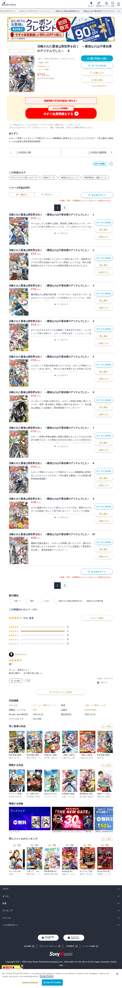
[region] (61, 978)
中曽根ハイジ (102, 874)
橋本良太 (100, 797)
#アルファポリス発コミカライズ (24, 178)
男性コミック (49, 705)
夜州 (32, 601)
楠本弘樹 (30, 874)
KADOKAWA (90, 710)
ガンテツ (47, 797)
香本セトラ (35, 758)
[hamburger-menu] (118, 4)
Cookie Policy (46, 976)
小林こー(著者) (43, 59)
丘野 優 (112, 874)
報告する (104, 682)
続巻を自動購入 (100, 164)
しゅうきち (56, 797)
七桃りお (54, 758)
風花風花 (76, 797)
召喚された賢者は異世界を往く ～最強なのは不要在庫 (80, 601)
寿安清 (11, 797)
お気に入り (99, 73)
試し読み (99, 80)
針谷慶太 (75, 758)
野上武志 (93, 874)
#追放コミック (49, 178)
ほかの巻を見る (99, 86)
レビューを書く (43, 69)
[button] (90, 946)
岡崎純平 (23, 797)
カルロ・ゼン (75, 874)
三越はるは (66, 758)
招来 (17, 797)
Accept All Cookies (52, 982)
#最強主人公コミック (69, 178)
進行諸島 (83, 797)
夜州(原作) (54, 59)
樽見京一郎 (84, 874)
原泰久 (11, 874)
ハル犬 (46, 601)
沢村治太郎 (39, 797)
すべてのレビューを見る (61, 692)
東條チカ (65, 874)
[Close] (117, 974)
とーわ (69, 797)
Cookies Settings (30, 982)
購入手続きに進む (98, 58)
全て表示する (62, 233)
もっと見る (106, 726)
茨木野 (47, 758)
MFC (47, 63)
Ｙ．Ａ (37, 874)
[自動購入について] (111, 164)
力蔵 (63, 797)
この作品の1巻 (23, 152)
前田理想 (30, 797)
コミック (22, 51)
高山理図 (54, 874)
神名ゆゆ (91, 797)
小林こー (17, 601)
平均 (25, 618)
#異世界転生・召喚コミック (95, 178)
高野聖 (47, 874)
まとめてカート (99, 195)
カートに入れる (99, 65)
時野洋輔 (108, 797)
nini (14, 758)
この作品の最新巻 (97, 152)
